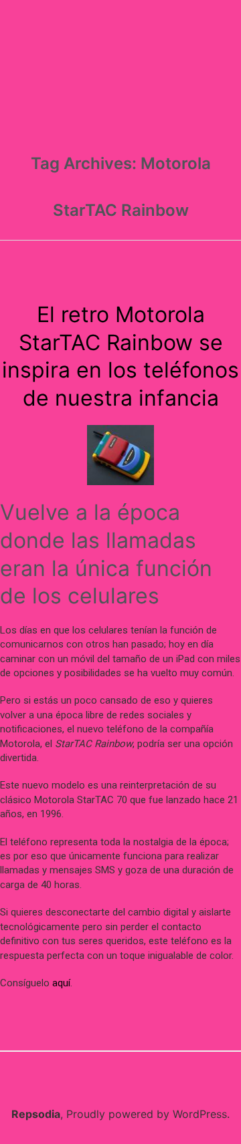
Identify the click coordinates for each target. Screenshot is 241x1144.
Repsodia (35, 1114)
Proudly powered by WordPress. (148, 1114)
